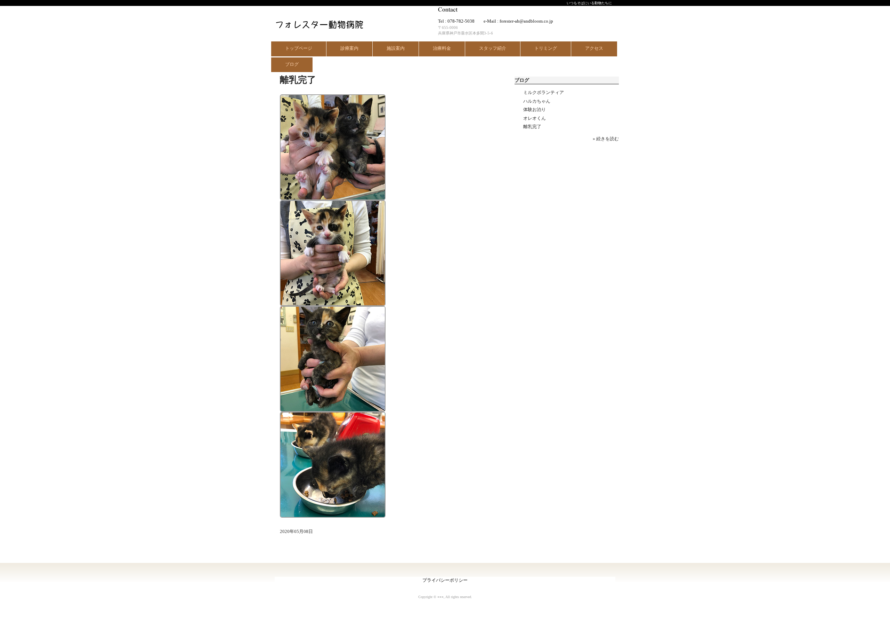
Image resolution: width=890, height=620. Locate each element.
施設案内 (396, 48)
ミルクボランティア (543, 92)
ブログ (292, 64)
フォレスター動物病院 (317, 22)
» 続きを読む (606, 138)
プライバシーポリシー (445, 580)
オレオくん (534, 118)
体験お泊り (534, 109)
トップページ (298, 48)
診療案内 (349, 48)
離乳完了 (532, 126)
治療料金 (442, 48)
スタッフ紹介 (492, 48)
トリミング (545, 48)
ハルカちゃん (536, 101)
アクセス (594, 48)
